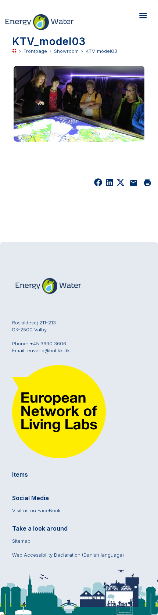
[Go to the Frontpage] (42, 30)
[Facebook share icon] (98, 185)
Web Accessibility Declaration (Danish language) (68, 555)
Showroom (66, 51)
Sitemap (21, 541)
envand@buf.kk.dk (48, 350)
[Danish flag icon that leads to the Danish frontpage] (14, 51)
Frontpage (35, 51)
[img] (120, 185)
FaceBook (49, 510)
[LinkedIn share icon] (109, 185)
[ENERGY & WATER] (49, 293)
